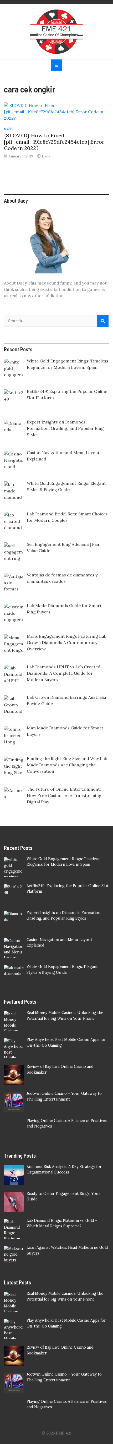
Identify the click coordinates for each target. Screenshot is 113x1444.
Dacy (46, 156)
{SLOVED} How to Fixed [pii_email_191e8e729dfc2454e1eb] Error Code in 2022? (54, 141)
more (8, 129)
